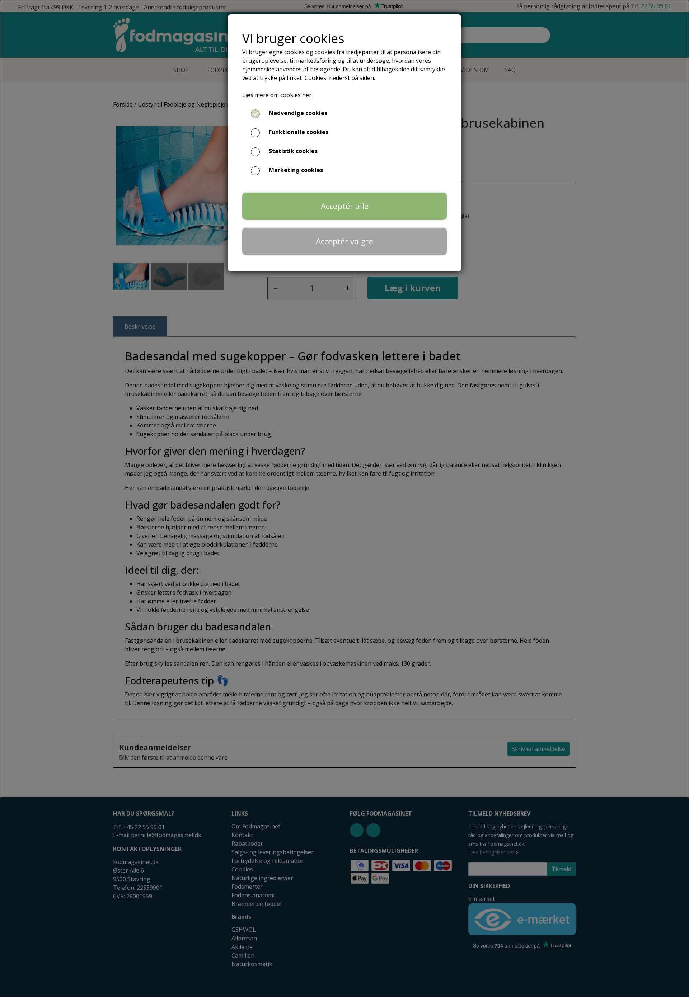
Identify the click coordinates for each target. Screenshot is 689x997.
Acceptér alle (345, 206)
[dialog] (344, 498)
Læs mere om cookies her (276, 95)
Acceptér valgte (344, 241)
